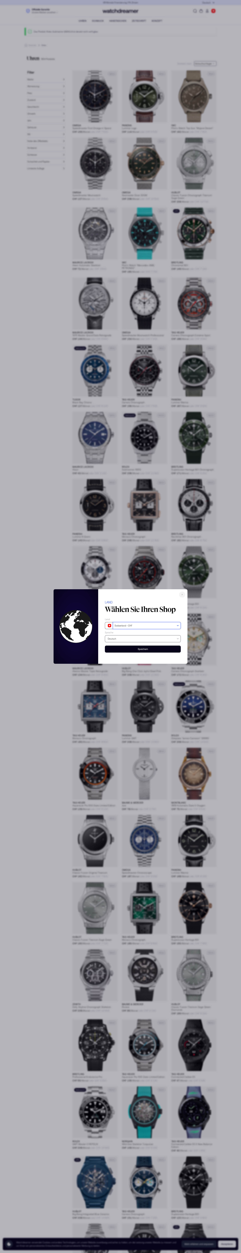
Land (107, 619)
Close (182, 594)
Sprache (109, 632)
